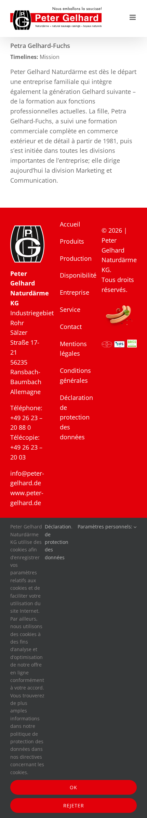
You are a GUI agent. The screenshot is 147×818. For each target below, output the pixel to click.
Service (70, 309)
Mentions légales (73, 349)
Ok (73, 787)
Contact (71, 326)
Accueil (70, 224)
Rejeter (73, 805)
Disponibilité (74, 275)
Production (74, 258)
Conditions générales (74, 375)
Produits (72, 241)
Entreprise (74, 292)
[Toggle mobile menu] (133, 17)
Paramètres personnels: (106, 526)
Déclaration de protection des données (74, 417)
